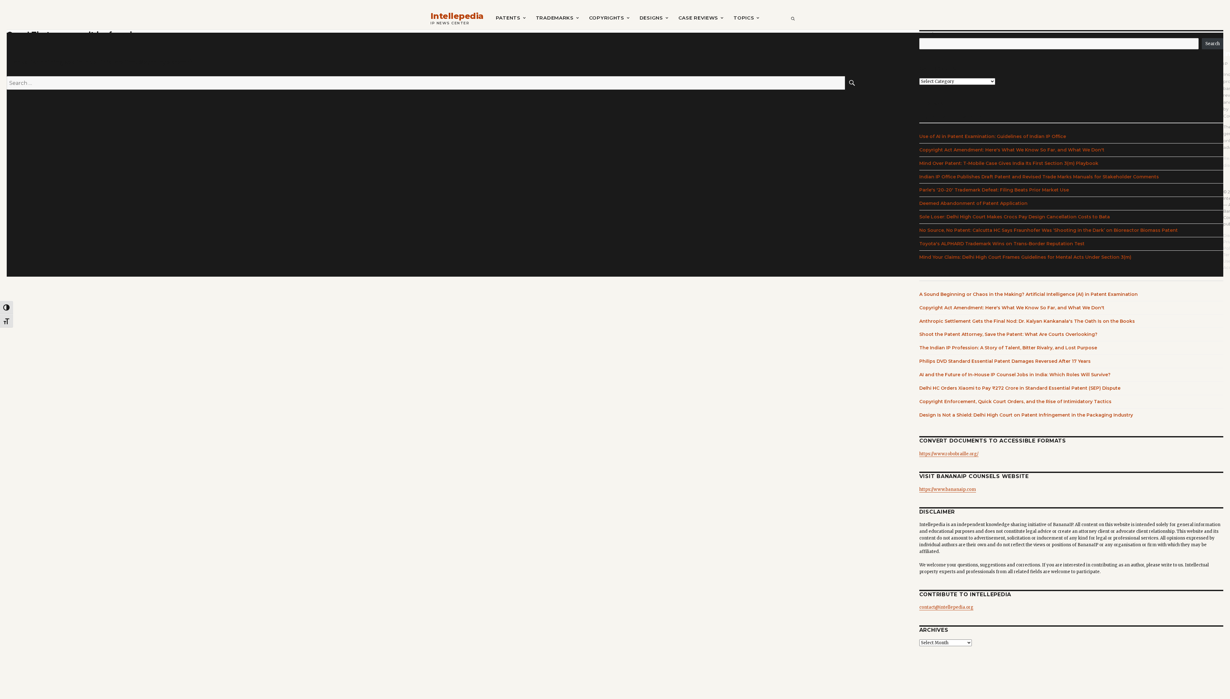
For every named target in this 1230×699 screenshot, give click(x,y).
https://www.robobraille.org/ (949, 454)
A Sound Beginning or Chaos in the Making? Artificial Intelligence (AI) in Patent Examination (1028, 294)
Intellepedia (457, 16)
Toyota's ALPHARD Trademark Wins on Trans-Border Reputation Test (1002, 244)
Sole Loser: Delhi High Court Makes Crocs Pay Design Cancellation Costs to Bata (1014, 217)
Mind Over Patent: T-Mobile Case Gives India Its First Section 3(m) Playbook (1008, 163)
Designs (651, 18)
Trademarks (555, 18)
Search (927, 34)
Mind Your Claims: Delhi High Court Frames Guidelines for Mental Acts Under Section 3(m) (1025, 257)
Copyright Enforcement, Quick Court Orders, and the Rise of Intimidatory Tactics (1015, 401)
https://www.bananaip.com (947, 489)
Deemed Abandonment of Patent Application (973, 203)
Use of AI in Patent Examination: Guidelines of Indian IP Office (992, 136)
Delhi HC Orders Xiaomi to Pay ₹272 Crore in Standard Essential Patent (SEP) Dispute (1019, 388)
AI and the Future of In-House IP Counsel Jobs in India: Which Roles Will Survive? (1015, 375)
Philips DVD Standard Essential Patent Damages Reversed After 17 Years (1005, 361)
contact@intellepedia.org (946, 607)
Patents (508, 18)
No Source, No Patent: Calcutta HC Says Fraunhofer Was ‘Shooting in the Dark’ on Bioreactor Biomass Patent (1048, 230)
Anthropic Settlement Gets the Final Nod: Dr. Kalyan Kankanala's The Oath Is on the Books (1027, 321)
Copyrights (606, 18)
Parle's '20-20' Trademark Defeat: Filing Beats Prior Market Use (994, 190)
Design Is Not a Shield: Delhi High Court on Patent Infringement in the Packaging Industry (1026, 415)
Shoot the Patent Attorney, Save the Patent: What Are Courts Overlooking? (1008, 334)
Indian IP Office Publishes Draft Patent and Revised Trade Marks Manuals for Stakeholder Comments (1039, 177)
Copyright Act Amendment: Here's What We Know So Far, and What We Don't (1011, 150)
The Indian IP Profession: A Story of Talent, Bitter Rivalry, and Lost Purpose (1008, 348)
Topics (744, 18)
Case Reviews (698, 18)
